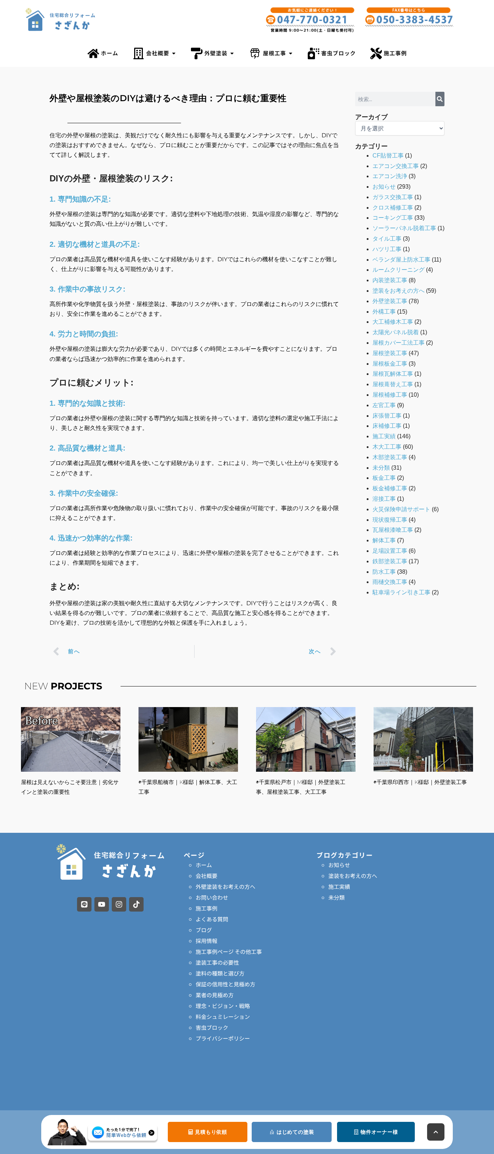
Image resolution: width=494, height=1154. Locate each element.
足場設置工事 (389, 551)
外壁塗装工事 (389, 301)
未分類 (381, 468)
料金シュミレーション (223, 1016)
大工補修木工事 (392, 322)
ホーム (204, 865)
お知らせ (384, 187)
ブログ (204, 930)
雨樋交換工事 (389, 582)
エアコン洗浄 (389, 176)
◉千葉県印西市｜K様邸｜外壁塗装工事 (420, 782)
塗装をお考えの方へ (398, 291)
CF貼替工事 (388, 155)
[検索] (439, 99)
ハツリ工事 (386, 249)
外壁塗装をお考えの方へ (225, 886)
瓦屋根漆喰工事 (392, 530)
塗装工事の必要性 (217, 962)
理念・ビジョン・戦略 (223, 1005)
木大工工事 (386, 447)
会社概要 (206, 875)
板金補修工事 (389, 488)
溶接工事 (384, 499)
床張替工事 (386, 416)
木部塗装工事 (389, 457)
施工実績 (384, 436)
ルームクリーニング (398, 270)
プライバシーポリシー (223, 1038)
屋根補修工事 (389, 395)
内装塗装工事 (389, 280)
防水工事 (384, 572)
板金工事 (384, 478)
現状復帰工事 (389, 520)
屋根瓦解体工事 (392, 374)
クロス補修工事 (392, 207)
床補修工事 (386, 426)
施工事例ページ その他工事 (229, 951)
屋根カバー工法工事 (398, 343)
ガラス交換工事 (392, 197)
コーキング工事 (392, 218)
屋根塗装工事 (389, 353)
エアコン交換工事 (395, 166)
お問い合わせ (212, 897)
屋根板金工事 (389, 364)
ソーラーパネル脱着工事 (404, 228)
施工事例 (206, 908)
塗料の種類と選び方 (220, 973)
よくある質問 (212, 919)
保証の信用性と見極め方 (225, 984)
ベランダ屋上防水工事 (401, 260)
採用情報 (206, 940)
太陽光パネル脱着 (395, 332)
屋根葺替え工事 (392, 384)
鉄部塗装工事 (389, 561)
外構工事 (384, 312)
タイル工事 (386, 239)
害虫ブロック (212, 1027)
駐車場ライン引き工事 (401, 592)
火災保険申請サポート (401, 509)
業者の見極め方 (215, 995)
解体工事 (384, 540)
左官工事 (384, 405)
